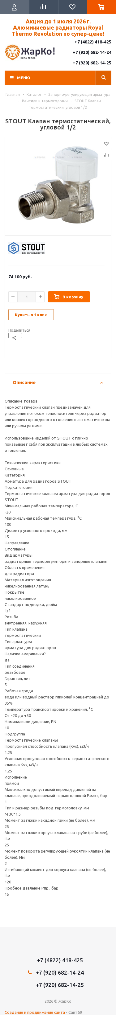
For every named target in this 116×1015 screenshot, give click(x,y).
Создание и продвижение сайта (35, 1012)
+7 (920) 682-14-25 (92, 63)
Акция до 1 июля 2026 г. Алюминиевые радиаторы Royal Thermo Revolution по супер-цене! (58, 27)
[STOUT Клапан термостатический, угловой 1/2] (58, 185)
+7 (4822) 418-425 (93, 42)
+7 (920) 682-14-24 (92, 52)
